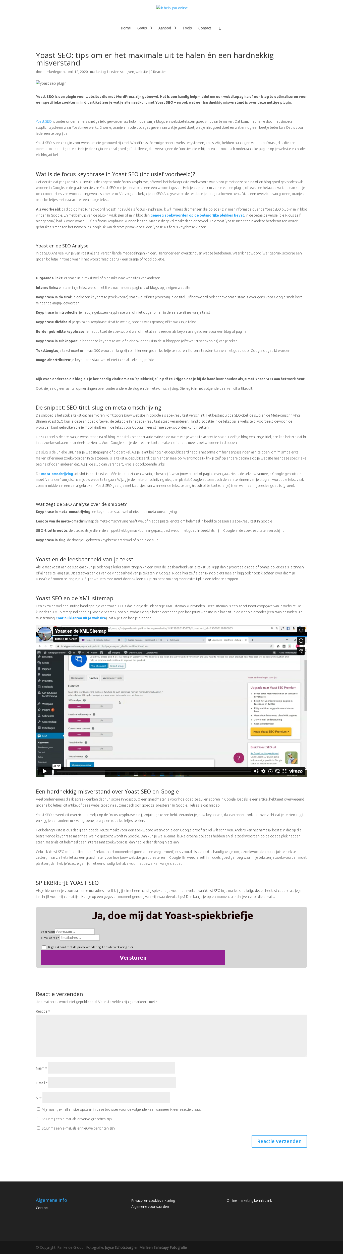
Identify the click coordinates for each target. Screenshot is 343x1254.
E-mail (41, 1083)
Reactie (43, 1011)
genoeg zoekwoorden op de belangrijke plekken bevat (197, 215)
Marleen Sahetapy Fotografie (163, 1247)
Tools (187, 28)
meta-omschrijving (57, 474)
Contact (204, 28)
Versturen (133, 957)
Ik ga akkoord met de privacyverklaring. (90, 947)
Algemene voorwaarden (150, 1207)
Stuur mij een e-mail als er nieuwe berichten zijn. (79, 1128)
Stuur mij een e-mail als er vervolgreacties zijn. (77, 1119)
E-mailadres (49, 938)
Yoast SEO (44, 121)
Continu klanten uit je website (80, 618)
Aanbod (164, 28)
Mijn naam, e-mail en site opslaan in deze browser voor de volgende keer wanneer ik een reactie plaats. (122, 1109)
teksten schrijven (120, 72)
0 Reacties (158, 72)
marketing (98, 72)
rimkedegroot (55, 72)
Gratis (142, 28)
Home (126, 28)
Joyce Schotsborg (119, 1247)
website (142, 72)
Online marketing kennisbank (249, 1201)
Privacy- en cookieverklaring (153, 1201)
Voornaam (48, 932)
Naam (41, 1068)
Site (39, 1098)
